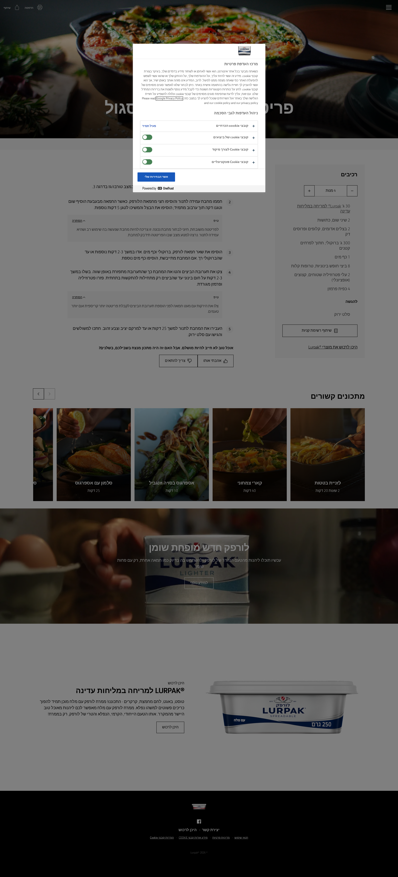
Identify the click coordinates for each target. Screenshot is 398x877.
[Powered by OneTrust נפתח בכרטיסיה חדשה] (156, 189)
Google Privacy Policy (169, 98)
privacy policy (249, 103)
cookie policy (222, 103)
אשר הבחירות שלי (156, 176)
